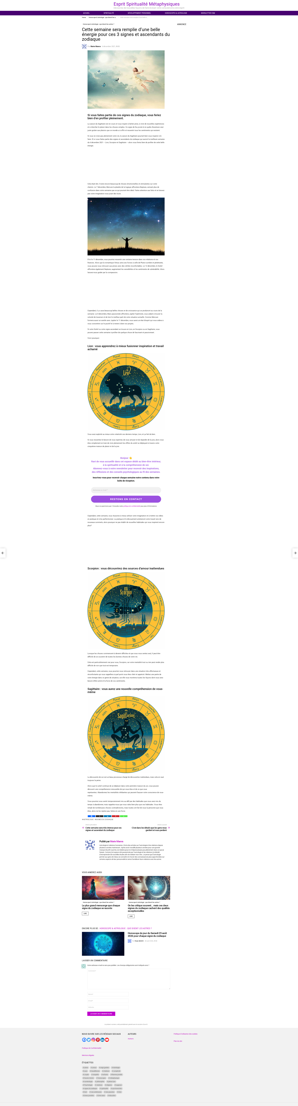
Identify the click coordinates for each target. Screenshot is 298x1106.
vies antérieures (96, 1092)
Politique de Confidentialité (91, 1048)
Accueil (86, 13)
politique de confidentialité (131, 506)
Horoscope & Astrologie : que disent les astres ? (98, 902)
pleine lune (111, 1081)
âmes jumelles (89, 1095)
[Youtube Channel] (107, 1040)
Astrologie (88, 819)
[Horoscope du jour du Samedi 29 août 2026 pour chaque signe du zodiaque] (103, 944)
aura (85, 1071)
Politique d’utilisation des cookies (185, 1034)
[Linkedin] (107, 816)
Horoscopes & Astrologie (176, 13)
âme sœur (101, 1095)
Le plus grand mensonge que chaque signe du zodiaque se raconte (101, 907)
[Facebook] (91, 816)
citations (106, 1071)
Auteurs (131, 1039)
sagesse (119, 1085)
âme (119, 1092)
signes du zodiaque (104, 819)
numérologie (88, 1081)
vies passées (110, 1092)
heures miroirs (89, 1078)
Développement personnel (139, 13)
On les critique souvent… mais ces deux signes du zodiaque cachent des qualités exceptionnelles (149, 908)
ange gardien (104, 1067)
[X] (99, 816)
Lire (85, 913)
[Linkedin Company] (102, 1040)
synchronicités (117, 1088)
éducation (112, 1095)
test (85, 1092)
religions (109, 1085)
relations (99, 1085)
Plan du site (178, 1041)
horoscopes (102, 1078)
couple (86, 1074)
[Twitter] (89, 1040)
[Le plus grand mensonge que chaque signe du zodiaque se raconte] (103, 888)
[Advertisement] (126, 166)
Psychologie (88, 1085)
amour (94, 1067)
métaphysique (114, 1078)
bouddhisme (95, 1071)
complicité (116, 1071)
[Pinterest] (115, 816)
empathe (96, 1074)
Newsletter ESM (208, 13)
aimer (86, 1067)
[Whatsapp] (123, 816)
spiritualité (104, 1088)
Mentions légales (88, 1055)
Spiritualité (109, 13)
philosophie (100, 1081)
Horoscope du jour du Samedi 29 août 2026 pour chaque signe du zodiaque (147, 934)
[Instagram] (93, 1040)
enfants (105, 1074)
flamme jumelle (117, 1074)
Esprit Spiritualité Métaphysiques (147, 4)
